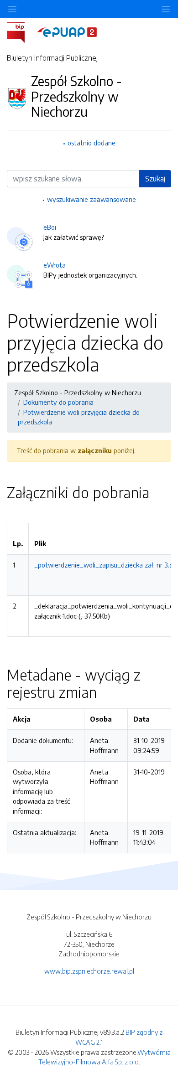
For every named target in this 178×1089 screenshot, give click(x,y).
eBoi (49, 227)
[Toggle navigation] (166, 9)
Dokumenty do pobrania (58, 402)
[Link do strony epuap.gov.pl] (67, 31)
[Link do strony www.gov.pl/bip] (21, 31)
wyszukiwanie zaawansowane (91, 199)
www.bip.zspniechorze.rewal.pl (89, 971)
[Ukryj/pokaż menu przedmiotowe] (12, 9)
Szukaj (155, 178)
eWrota (54, 265)
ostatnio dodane (91, 143)
